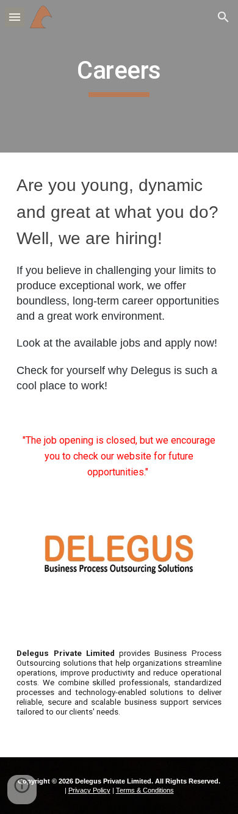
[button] (14, 17)
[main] (119, 76)
